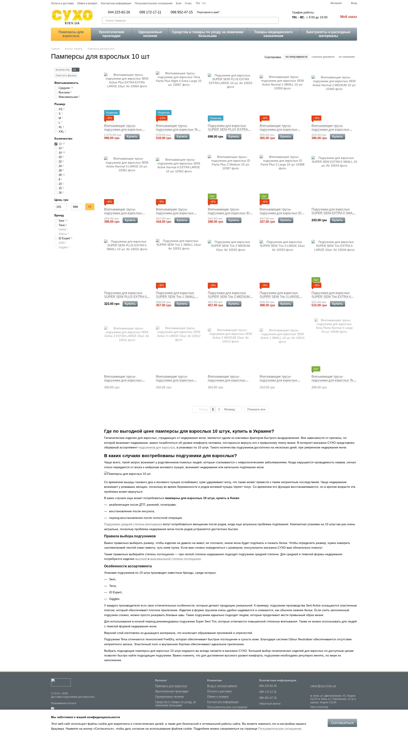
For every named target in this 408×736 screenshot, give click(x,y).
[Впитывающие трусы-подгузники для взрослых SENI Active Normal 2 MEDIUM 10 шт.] (334, 94)
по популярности (296, 56)
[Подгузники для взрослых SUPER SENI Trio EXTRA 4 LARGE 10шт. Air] (334, 261)
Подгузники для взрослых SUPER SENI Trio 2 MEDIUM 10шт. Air (229, 296)
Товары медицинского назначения (273, 34)
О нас (188, 3)
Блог (178, 3)
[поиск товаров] (275, 20)
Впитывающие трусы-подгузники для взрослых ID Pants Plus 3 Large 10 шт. (280, 213)
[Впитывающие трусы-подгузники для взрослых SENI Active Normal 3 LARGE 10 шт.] (127, 177)
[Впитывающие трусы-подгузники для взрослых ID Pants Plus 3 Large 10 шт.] (282, 177)
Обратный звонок (269, 703)
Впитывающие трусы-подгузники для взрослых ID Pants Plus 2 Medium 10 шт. (228, 213)
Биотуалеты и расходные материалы (328, 34)
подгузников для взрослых (156, 447)
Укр (204, 3)
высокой (141, 559)
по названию (347, 56)
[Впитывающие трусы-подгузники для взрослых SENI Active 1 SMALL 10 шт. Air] (282, 344)
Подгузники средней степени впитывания (133, 524)
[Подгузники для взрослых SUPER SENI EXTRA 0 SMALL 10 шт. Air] (334, 177)
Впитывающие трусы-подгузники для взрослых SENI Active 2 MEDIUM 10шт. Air (229, 382)
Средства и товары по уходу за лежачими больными (207, 34)
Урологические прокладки (111, 34)
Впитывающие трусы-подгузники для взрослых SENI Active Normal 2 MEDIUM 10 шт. (334, 131)
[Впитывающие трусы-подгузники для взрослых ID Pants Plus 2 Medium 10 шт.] (230, 177)
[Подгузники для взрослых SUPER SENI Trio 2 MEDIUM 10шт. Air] (230, 261)
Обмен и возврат (87, 3)
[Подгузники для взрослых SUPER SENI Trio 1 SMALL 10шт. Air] (178, 261)
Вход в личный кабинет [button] (222, 686)
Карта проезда (319, 706)
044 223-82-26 (119, 12)
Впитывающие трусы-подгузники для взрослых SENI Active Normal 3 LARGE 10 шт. (125, 215)
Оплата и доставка (62, 3)
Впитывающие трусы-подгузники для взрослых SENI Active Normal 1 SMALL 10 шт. (280, 131)
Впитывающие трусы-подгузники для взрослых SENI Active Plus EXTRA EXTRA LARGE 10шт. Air (123, 131)
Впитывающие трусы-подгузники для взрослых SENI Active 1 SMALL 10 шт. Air (282, 380)
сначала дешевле (323, 56)
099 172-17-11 (150, 12)
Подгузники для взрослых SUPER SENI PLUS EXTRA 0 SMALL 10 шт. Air (125, 296)
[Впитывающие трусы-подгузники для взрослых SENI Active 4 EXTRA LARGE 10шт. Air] (127, 344)
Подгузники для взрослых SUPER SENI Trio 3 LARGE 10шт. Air (279, 296)
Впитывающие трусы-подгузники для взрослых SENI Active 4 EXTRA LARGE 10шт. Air (125, 382)
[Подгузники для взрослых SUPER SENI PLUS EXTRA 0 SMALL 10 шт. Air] (127, 261)
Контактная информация (116, 3)
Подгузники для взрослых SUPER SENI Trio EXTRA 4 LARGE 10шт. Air (331, 296)
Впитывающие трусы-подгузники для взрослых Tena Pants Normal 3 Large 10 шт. (334, 380)
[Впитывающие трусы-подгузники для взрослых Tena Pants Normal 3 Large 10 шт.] (334, 344)
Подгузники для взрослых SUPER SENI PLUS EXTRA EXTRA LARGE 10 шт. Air (228, 129)
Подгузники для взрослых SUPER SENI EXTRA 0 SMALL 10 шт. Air (334, 213)
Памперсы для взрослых (71, 34)
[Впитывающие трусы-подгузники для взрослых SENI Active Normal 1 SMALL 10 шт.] (282, 94)
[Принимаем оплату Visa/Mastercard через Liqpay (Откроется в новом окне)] (82, 708)
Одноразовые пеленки (150, 34)
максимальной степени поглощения (175, 559)
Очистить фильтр (66, 75)
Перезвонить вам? (208, 12)
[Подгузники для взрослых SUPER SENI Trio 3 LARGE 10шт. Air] (282, 261)
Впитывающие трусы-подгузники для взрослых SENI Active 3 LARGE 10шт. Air (178, 380)
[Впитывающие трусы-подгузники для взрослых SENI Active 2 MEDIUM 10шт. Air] (230, 344)
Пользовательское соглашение (154, 3)
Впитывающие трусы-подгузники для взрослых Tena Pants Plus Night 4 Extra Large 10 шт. (178, 131)
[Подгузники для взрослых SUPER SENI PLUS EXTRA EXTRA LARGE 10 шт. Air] (230, 94)
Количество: (63, 69)
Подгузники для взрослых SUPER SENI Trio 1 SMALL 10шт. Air (175, 296)
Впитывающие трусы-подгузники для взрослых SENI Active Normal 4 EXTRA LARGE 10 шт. (177, 215)
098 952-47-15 (182, 12)
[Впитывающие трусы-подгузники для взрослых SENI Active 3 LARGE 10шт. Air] (178, 344)
